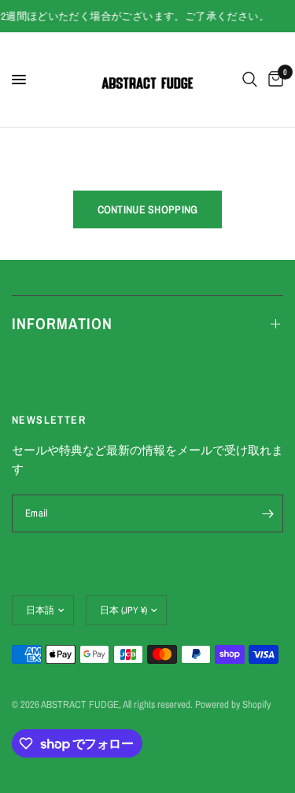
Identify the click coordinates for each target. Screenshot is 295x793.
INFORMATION (62, 323)
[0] (273, 79)
